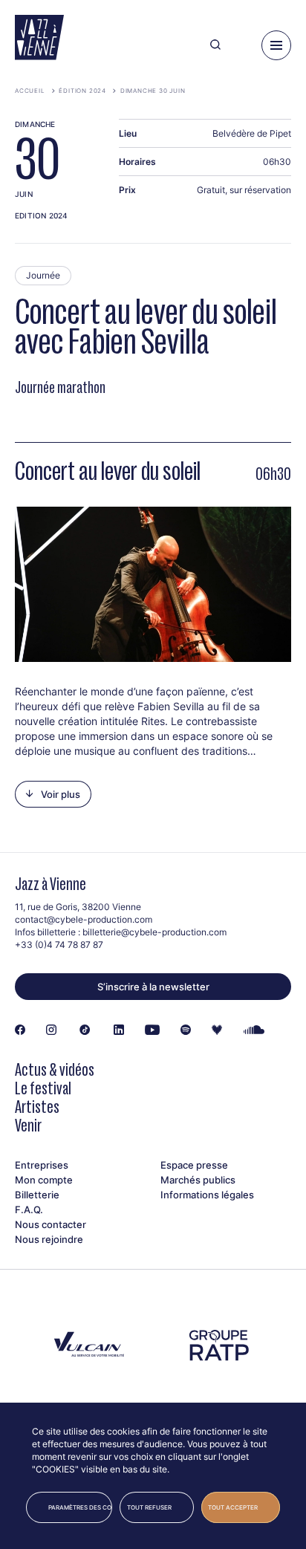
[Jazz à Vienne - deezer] (217, 1030)
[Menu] (276, 45)
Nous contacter (50, 1224)
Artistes (37, 1106)
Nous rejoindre (49, 1239)
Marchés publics (197, 1179)
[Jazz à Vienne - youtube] (152, 1030)
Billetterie (37, 1194)
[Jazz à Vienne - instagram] (51, 1030)
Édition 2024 (82, 90)
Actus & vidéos (54, 1069)
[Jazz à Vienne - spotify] (185, 1030)
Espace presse (194, 1165)
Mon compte (44, 1179)
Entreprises (41, 1165)
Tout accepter (233, 1507)
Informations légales (207, 1194)
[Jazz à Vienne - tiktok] (85, 1030)
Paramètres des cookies (80, 1507)
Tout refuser (149, 1507)
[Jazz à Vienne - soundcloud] (254, 1030)
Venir (28, 1125)
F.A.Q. (29, 1209)
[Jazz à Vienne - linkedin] (119, 1030)
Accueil (30, 90)
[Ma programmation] (241, 45)
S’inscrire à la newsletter (153, 986)
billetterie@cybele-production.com (154, 932)
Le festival (43, 1088)
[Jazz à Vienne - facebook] (20, 1030)
